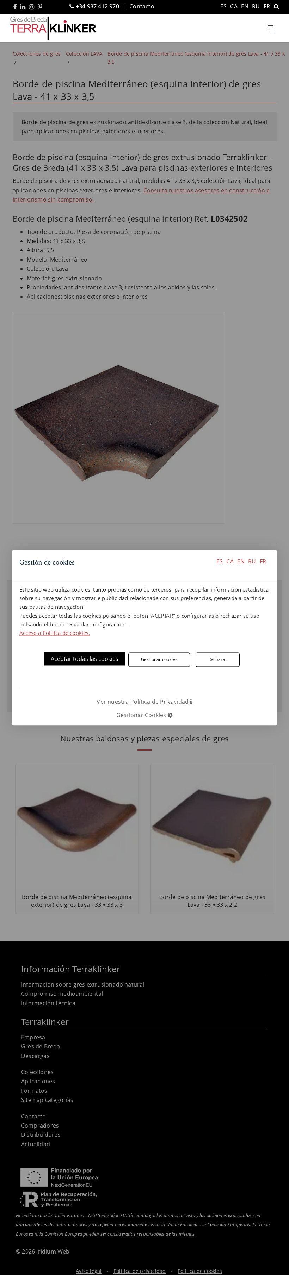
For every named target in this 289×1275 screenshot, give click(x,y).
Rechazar (217, 659)
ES (219, 561)
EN (241, 561)
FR (263, 561)
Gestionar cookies (159, 659)
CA (229, 561)
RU (252, 561)
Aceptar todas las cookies (84, 659)
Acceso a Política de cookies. (54, 633)
